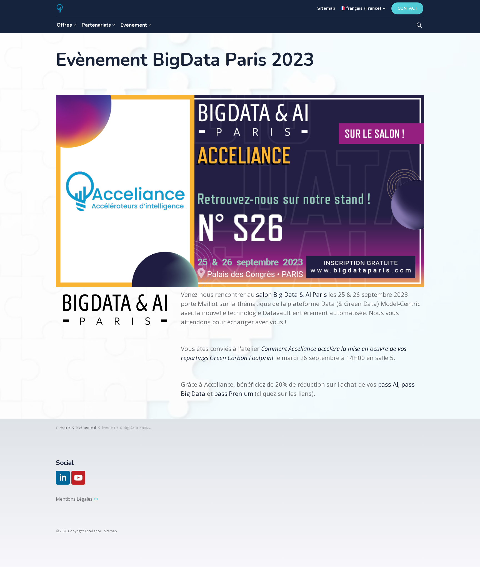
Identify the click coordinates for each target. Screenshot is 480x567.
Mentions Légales (74, 499)
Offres (64, 25)
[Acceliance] (60, 8)
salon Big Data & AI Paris (291, 294)
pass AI (388, 384)
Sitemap (326, 8)
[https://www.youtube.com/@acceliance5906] (78, 478)
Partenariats (96, 25)
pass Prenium (233, 393)
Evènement (134, 25)
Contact (407, 8)
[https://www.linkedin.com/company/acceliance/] (63, 478)
